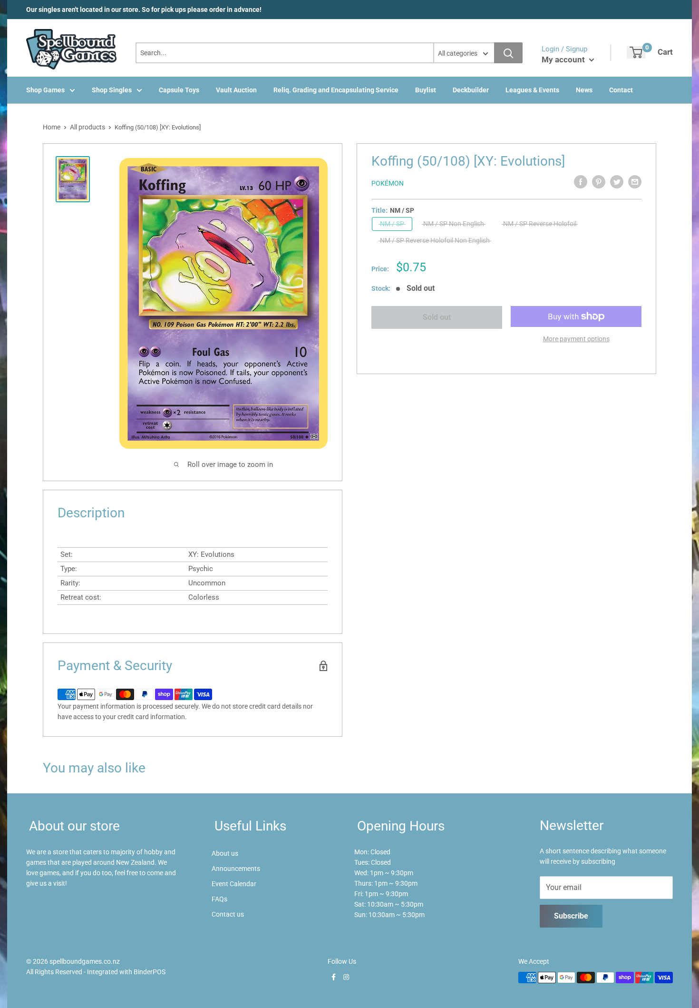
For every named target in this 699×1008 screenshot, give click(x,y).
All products (87, 127)
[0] (636, 52)
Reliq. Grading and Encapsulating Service (335, 90)
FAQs (219, 899)
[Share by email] (634, 181)
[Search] (508, 52)
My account (564, 59)
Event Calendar (234, 884)
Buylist (425, 90)
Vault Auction (236, 90)
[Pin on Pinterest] (598, 181)
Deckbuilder (471, 90)
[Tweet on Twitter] (616, 181)
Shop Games (45, 90)
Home (51, 127)
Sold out (437, 317)
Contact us (228, 914)
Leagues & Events (532, 90)
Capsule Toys (179, 90)
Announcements (236, 868)
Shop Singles (112, 90)
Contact (621, 90)
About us (225, 853)
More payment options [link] (576, 339)
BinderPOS (149, 972)
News (584, 90)
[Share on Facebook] (580, 181)
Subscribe (571, 915)
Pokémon (387, 183)
